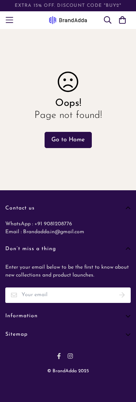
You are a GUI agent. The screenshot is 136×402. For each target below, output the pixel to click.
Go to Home (68, 140)
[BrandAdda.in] (68, 20)
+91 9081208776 (52, 224)
